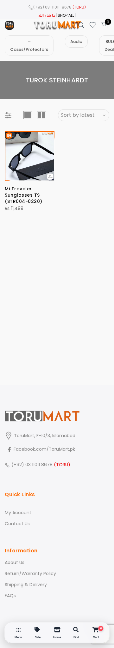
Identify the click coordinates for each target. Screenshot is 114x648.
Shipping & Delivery (26, 584)
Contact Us (17, 523)
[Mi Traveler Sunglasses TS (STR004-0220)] (29, 156)
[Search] (81, 25)
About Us (14, 562)
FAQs (10, 595)
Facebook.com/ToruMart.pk (43, 449)
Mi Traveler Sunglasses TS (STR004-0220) (23, 195)
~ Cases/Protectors (29, 45)
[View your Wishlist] (92, 25)
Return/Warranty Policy (30, 573)
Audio (76, 42)
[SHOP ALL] (66, 15)
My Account (18, 512)
